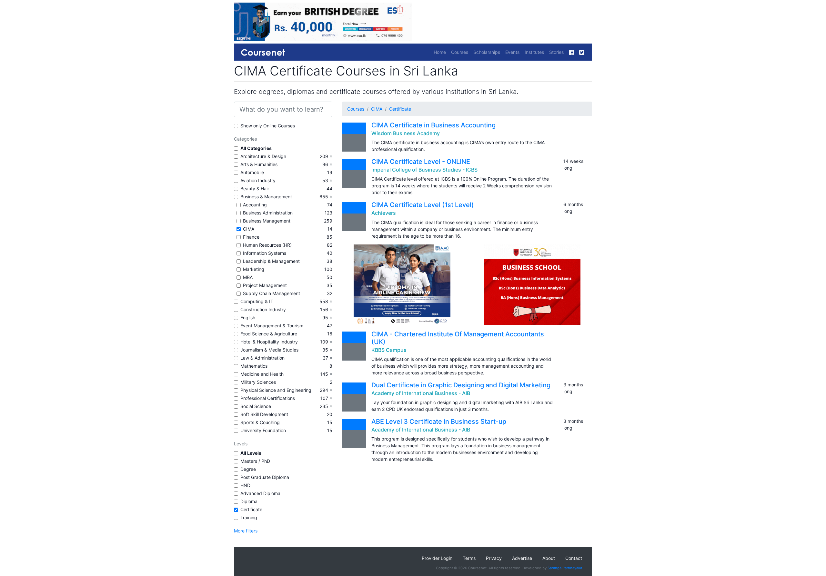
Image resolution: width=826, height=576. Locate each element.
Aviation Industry (258, 180)
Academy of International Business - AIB (420, 393)
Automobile (252, 172)
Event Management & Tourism (271, 325)
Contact (573, 558)
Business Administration (268, 212)
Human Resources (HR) (267, 245)
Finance (251, 237)
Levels (240, 443)
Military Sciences (258, 382)
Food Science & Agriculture (268, 333)
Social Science (255, 406)
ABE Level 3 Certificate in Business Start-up (438, 421)
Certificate (251, 509)
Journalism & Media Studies (269, 350)
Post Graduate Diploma (264, 477)
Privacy (494, 558)
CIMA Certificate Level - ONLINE (420, 161)
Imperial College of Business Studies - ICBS (424, 169)
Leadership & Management (271, 261)
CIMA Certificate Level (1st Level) (422, 205)
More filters (245, 530)
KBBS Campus (389, 350)
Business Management (266, 220)
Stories (556, 52)
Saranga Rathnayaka (565, 568)
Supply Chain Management (271, 293)
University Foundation (263, 430)
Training (248, 517)
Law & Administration (262, 358)
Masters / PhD (255, 461)
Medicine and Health (262, 374)
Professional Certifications (267, 398)
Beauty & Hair (254, 188)
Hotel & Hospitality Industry (269, 341)
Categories (245, 139)
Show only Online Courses (267, 125)
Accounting (255, 204)
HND (245, 485)
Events (512, 52)
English (247, 317)
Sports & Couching (260, 422)
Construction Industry (263, 309)
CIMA (248, 229)
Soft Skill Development (264, 414)
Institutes (534, 52)
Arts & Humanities (258, 164)
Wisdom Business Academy (405, 133)
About (548, 558)
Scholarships (486, 52)
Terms (469, 558)
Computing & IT (256, 301)
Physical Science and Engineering (275, 390)
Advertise (522, 558)
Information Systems (264, 253)
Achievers (383, 213)
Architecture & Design (263, 156)
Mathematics (253, 366)
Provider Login (437, 558)
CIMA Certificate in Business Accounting (433, 125)
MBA (248, 277)
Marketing (253, 269)
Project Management (265, 285)
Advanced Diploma (260, 493)
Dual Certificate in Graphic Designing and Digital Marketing (460, 385)
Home (440, 52)
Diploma (248, 501)
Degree (248, 469)
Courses (459, 52)
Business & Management (266, 196)
